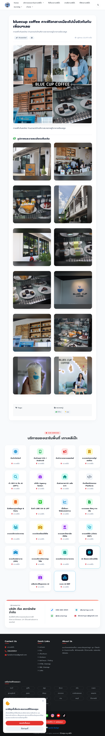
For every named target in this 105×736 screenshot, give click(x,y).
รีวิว (40, 650)
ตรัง (77, 688)
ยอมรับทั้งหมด (24, 723)
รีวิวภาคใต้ (93, 698)
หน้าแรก (42, 647)
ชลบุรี (77, 698)
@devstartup (61, 616)
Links (41, 670)
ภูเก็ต (28, 688)
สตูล (67, 412)
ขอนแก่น (93, 693)
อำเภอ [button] (29, 7)
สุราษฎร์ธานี (11, 693)
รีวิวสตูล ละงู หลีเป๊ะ (66, 733)
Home (16, 3)
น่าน (61, 698)
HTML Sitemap (45, 664)
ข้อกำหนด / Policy (46, 660)
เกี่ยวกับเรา (43, 654)
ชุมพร (28, 693)
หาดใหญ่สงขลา (77, 693)
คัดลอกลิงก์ (22, 38)
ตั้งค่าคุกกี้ (24, 728)
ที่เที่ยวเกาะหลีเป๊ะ (54, 3)
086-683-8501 (62, 610)
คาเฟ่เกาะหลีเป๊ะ (69, 3)
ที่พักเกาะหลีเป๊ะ (85, 3)
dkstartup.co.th (86, 610)
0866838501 (12, 651)
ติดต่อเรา (42, 657)
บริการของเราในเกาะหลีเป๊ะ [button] (32, 3)
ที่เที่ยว (59, 412)
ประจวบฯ (60, 693)
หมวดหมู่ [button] (17, 7)
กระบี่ (11, 688)
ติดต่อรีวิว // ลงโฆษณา (54, 722)
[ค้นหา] (98, 5)
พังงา (61, 688)
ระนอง (93, 688)
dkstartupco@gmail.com (88, 616)
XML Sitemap (44, 667)
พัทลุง (44, 693)
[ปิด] (43, 701)
